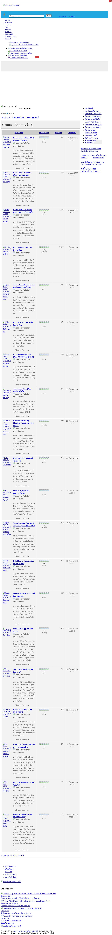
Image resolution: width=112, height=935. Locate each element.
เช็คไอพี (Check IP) (21, 51)
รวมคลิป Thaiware (10, 36)
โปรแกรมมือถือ (91, 133)
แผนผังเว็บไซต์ (10, 877)
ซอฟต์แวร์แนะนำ (99, 156)
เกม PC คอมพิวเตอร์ (92, 122)
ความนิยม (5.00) (44, 133)
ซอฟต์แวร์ (26, 42)
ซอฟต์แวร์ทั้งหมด (91, 111)
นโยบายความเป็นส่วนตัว (29, 929)
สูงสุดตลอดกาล (98, 163)
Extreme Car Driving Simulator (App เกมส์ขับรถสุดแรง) (23, 423)
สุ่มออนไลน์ (23, 55)
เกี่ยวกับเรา (9, 869)
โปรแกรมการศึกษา (92, 127)
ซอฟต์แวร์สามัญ (87, 156)
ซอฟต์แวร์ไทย (86, 150)
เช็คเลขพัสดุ (28, 53)
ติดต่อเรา (8, 872)
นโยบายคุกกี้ (45, 929)
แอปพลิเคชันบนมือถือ (31, 45)
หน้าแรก (7, 20)
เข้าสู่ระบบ (71, 16)
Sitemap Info (89, 142)
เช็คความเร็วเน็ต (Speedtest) (24, 48)
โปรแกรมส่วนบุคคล (92, 116)
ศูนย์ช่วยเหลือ (10, 866)
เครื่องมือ (8, 39)
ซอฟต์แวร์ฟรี (96, 150)
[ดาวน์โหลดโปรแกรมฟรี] (11, 5)
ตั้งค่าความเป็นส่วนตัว (9, 929)
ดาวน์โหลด (8, 22)
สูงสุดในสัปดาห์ (86, 163)
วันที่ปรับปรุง (72, 133)
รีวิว (6, 27)
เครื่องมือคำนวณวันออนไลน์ (19, 58)
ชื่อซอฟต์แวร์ (19, 133)
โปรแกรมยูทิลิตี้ (91, 135)
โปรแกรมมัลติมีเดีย (92, 119)
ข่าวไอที (7, 25)
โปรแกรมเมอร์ (90, 130)
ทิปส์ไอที (8, 29)
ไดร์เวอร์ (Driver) (91, 138)
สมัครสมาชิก (62, 16)
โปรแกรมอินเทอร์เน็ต (93, 114)
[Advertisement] (56, 88)
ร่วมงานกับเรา (10, 874)
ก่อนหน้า (4, 855)
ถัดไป (21, 855)
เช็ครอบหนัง (9, 34)
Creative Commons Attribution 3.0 (26, 931)
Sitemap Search (90, 141)
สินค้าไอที (8, 32)
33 (18, 855)
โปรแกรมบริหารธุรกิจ (93, 125)
